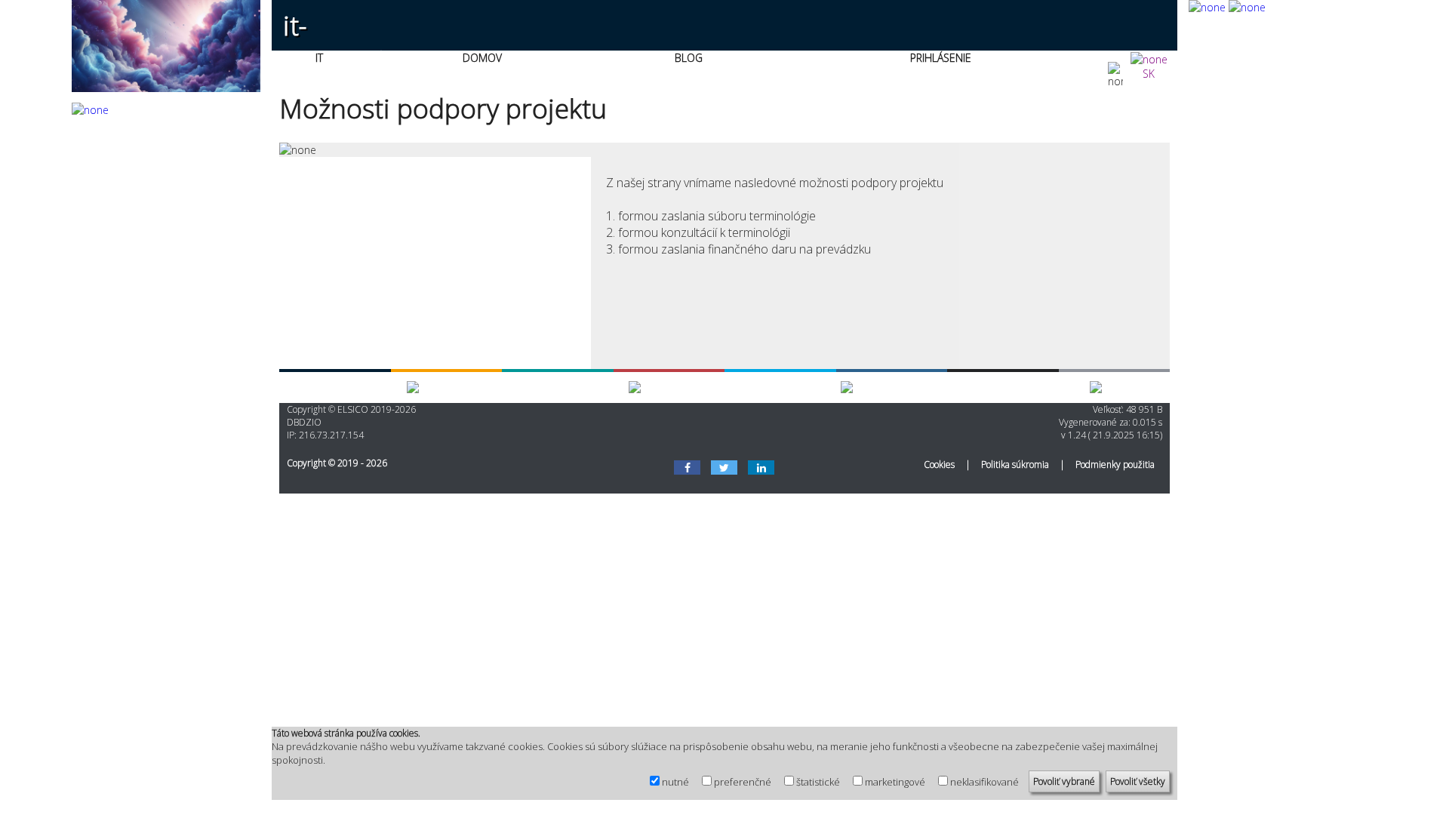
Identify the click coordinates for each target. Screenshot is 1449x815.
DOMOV (482, 58)
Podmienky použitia (1115, 464)
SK (1149, 73)
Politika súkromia (1015, 464)
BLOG (689, 58)
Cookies (939, 464)
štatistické (818, 782)
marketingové (895, 782)
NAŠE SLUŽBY (371, 387)
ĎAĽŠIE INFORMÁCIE (1039, 387)
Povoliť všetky (1137, 781)
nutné (675, 782)
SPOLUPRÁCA (593, 387)
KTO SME (816, 387)
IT (319, 58)
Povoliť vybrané (1064, 781)
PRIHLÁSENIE (940, 58)
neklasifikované (984, 782)
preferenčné (742, 782)
